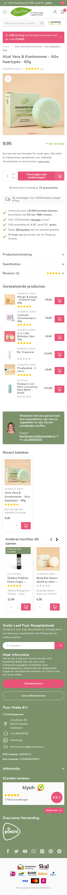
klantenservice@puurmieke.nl (37, 436)
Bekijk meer (52, 810)
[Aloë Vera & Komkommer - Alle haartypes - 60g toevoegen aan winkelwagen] (26, 525)
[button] (55, 11)
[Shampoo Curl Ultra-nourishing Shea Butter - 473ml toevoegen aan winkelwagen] (59, 389)
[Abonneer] (59, 645)
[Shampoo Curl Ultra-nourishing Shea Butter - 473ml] (10, 388)
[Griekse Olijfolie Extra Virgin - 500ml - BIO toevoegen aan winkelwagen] (26, 607)
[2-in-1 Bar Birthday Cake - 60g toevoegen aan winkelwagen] (59, 337)
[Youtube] (25, 852)
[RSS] (59, 852)
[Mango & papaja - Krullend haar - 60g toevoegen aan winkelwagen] (59, 300)
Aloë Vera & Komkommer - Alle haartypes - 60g (17, 496)
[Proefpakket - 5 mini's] (10, 370)
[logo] (29, 11)
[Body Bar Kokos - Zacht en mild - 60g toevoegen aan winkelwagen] (55, 607)
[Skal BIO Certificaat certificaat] (43, 866)
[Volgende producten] (57, 539)
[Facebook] (8, 852)
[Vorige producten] (50, 539)
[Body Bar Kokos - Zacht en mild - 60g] (48, 559)
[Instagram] (33, 852)
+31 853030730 (33, 439)
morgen (36, 219)
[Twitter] (16, 852)
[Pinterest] (51, 852)
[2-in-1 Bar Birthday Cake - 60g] (10, 336)
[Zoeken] (42, 23)
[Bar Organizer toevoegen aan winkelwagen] (59, 354)
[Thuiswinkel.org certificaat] (26, 866)
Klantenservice (34, 683)
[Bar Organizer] (10, 353)
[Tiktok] (42, 852)
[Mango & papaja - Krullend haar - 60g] (10, 300)
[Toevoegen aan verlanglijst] (8, 78)
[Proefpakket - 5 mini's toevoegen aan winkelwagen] (59, 370)
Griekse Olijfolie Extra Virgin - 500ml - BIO (17, 580)
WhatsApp (16, 740)
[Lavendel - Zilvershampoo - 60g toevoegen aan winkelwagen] (59, 319)
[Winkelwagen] (62, 11)
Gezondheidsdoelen (33, 695)
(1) (41, 69)
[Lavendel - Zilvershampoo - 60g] (10, 318)
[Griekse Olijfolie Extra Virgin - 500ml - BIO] (19, 559)
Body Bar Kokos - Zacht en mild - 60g (47, 580)
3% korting (22, 229)
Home (6, 46)
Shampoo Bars (12, 69)
